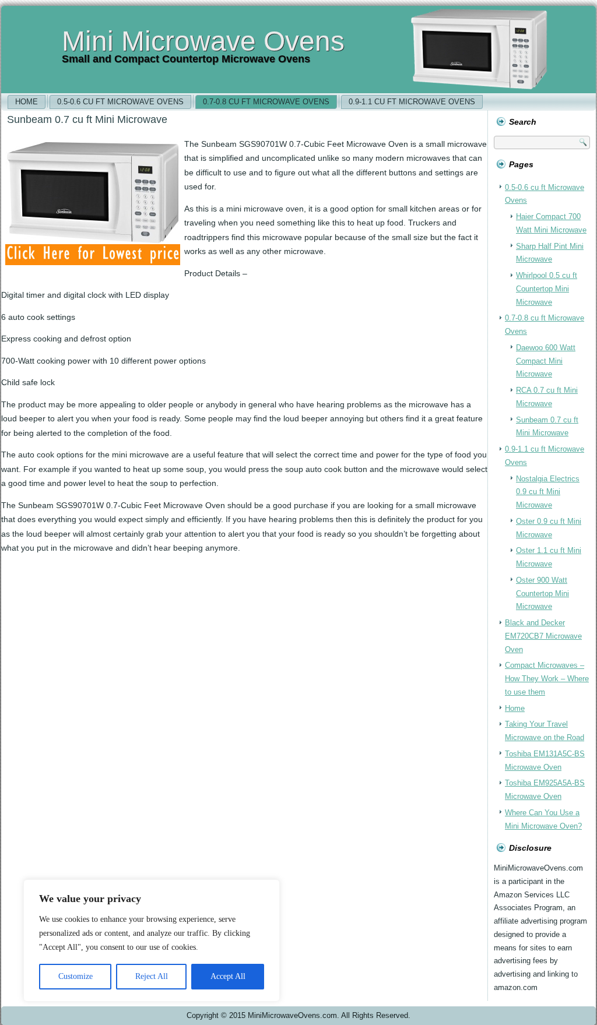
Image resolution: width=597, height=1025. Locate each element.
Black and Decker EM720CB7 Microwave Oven (543, 636)
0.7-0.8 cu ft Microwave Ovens (266, 101)
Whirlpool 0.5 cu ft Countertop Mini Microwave (546, 289)
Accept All (227, 976)
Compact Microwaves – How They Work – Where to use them (547, 678)
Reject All (151, 976)
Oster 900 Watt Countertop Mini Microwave (542, 593)
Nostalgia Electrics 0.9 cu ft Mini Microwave (548, 492)
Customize (75, 976)
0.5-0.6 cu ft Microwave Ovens (120, 101)
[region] (151, 940)
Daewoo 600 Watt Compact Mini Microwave (545, 361)
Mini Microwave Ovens (203, 41)
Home (26, 101)
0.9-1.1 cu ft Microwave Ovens (412, 101)
